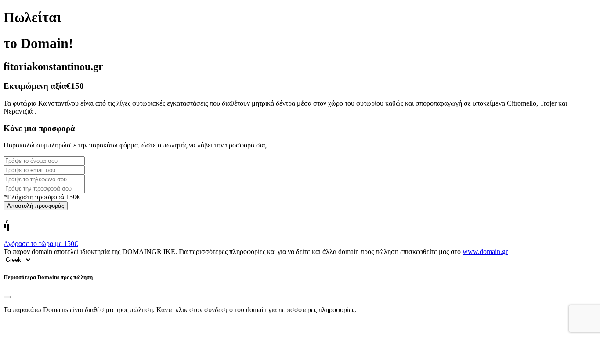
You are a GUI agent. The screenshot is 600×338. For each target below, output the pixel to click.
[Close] (7, 297)
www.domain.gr (485, 251)
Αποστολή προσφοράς (35, 205)
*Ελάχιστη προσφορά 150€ (42, 197)
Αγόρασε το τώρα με (41, 243)
